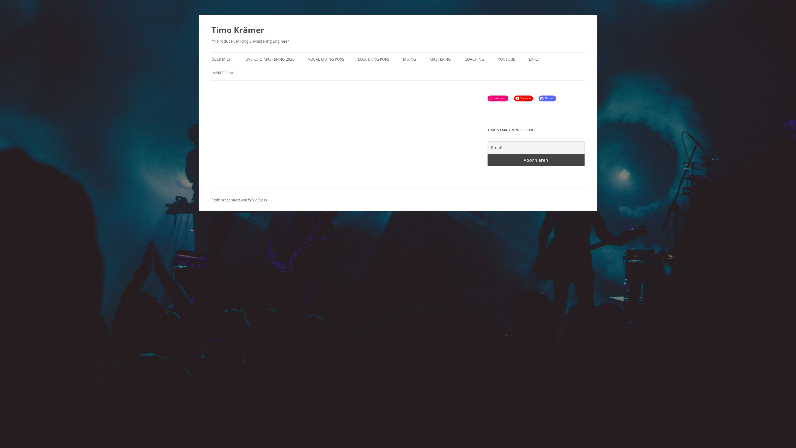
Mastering (440, 59)
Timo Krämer (237, 29)
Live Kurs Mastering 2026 (269, 59)
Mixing (409, 59)
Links (534, 59)
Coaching (474, 59)
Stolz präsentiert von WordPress (239, 200)
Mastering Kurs (373, 59)
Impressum (222, 73)
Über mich (221, 59)
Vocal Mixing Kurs (326, 59)
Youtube (506, 59)
